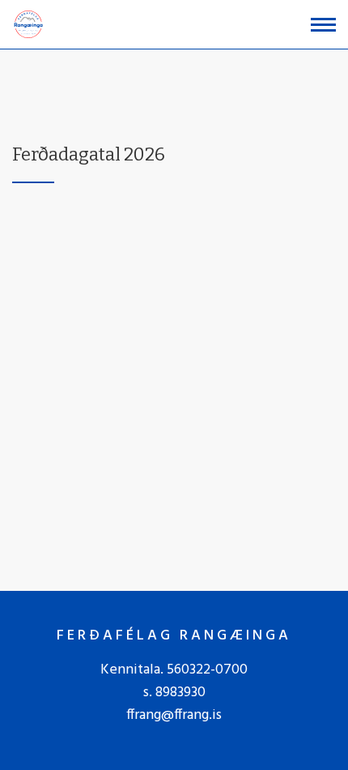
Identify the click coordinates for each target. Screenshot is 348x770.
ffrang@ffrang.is (174, 715)
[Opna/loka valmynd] (323, 24)
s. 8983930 (174, 692)
